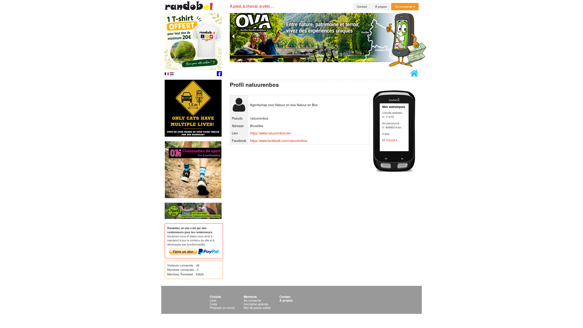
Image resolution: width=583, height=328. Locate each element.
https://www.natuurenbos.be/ (270, 133)
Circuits (391, 140)
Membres (250, 297)
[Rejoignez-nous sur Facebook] (219, 74)
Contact (362, 6)
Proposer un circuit (222, 307)
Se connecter (404, 6)
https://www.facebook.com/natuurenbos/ (279, 140)
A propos (381, 6)
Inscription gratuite (256, 304)
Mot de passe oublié (257, 307)
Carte (213, 304)
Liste (213, 300)
